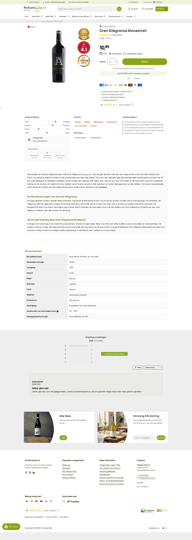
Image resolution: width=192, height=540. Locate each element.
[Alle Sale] (59, 427)
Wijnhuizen (66, 465)
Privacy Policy (51, 517)
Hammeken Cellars (135, 53)
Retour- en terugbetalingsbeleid (112, 481)
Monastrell (116, 53)
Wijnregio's (66, 468)
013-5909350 (144, 475)
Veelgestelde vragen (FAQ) (110, 465)
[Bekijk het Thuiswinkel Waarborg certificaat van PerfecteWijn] (147, 511)
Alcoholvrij (99, 16)
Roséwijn (62, 16)
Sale (26, 16)
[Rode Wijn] (42, 16)
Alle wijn (35, 21)
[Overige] (134, 16)
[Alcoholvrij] (105, 16)
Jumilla (72, 284)
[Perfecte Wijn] (35, 9)
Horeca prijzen (67, 474)
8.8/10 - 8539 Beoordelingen (55, 2)
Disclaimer (64, 517)
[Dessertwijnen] (122, 16)
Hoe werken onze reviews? (110, 468)
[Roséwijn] (68, 16)
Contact (140, 482)
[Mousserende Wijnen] (91, 16)
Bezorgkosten (105, 474)
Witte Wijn (50, 16)
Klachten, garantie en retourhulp (112, 478)
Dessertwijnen (114, 16)
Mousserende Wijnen (80, 16)
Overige (129, 16)
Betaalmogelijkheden (107, 471)
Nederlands (134, 2)
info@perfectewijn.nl (147, 478)
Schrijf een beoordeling (114, 354)
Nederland (152, 2)
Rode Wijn (36, 16)
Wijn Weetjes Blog (69, 471)
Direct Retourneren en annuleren (112, 484)
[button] (105, 35)
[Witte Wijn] (55, 16)
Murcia (112, 26)
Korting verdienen (69, 478)
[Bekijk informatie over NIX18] (162, 510)
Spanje (105, 26)
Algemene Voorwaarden (34, 517)
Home (27, 21)
